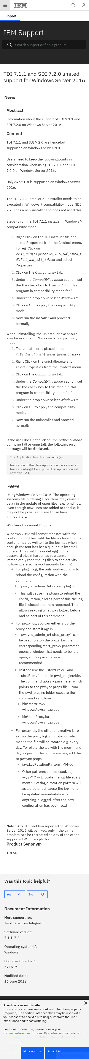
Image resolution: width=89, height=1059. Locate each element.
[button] (85, 1002)
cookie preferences (16, 1033)
